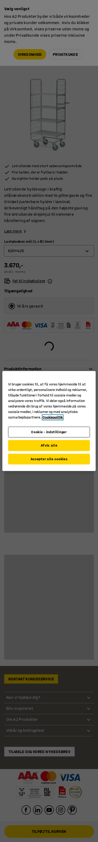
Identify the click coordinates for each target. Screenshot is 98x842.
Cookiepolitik (53, 417)
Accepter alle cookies (49, 459)
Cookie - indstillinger (49, 432)
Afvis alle (49, 445)
